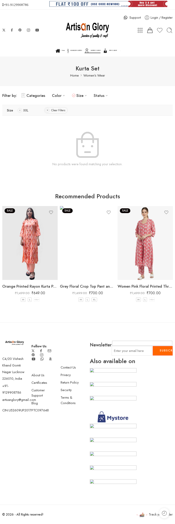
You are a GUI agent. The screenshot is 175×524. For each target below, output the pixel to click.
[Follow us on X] (3, 30)
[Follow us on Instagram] (28, 30)
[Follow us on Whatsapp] (42, 359)
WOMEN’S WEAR (95, 50)
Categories (35, 95)
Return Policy (70, 382)
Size (79, 95)
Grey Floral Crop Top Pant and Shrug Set (87, 286)
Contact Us (68, 367)
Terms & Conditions (68, 400)
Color (57, 95)
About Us (37, 375)
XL (36, 299)
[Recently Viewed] (164, 513)
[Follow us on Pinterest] (20, 30)
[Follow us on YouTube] (37, 30)
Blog (34, 403)
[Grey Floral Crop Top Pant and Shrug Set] (87, 243)
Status (99, 95)
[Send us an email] (49, 351)
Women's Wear (94, 75)
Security (66, 389)
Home (63, 50)
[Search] (169, 30)
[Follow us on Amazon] (50, 359)
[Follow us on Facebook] (12, 30)
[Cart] (150, 30)
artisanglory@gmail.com (19, 399)
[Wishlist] (51, 212)
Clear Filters (58, 110)
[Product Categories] (140, 30)
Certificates (39, 382)
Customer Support (38, 393)
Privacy (66, 374)
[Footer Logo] (14, 342)
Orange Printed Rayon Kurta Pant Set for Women (30, 286)
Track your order (161, 514)
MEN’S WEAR (113, 50)
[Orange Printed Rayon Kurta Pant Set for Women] (30, 243)
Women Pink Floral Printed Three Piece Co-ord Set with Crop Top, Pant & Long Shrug (145, 286)
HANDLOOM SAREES (76, 50)
